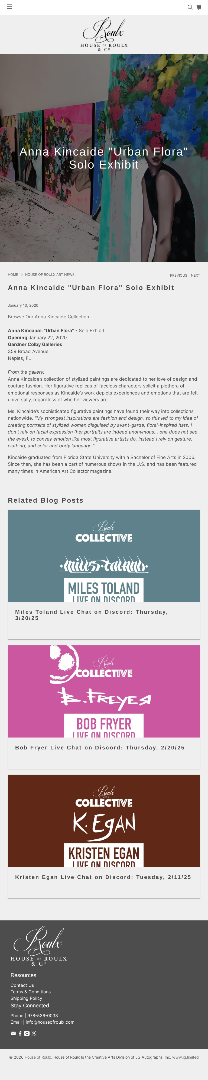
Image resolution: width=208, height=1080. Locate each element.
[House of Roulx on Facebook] (20, 1034)
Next (195, 275)
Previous (178, 275)
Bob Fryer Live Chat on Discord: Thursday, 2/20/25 (100, 748)
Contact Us (22, 985)
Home (13, 275)
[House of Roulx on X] (34, 1034)
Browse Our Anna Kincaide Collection (48, 316)
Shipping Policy (26, 998)
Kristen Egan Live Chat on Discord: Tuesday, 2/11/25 (103, 877)
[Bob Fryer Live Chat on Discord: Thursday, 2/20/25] (104, 691)
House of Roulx (38, 1057)
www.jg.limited (185, 1057)
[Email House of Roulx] (13, 1034)
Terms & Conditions (31, 991)
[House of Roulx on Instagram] (27, 1034)
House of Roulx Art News (49, 275)
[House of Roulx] (104, 34)
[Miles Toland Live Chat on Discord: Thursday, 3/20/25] (104, 556)
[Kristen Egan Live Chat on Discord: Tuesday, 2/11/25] (104, 821)
